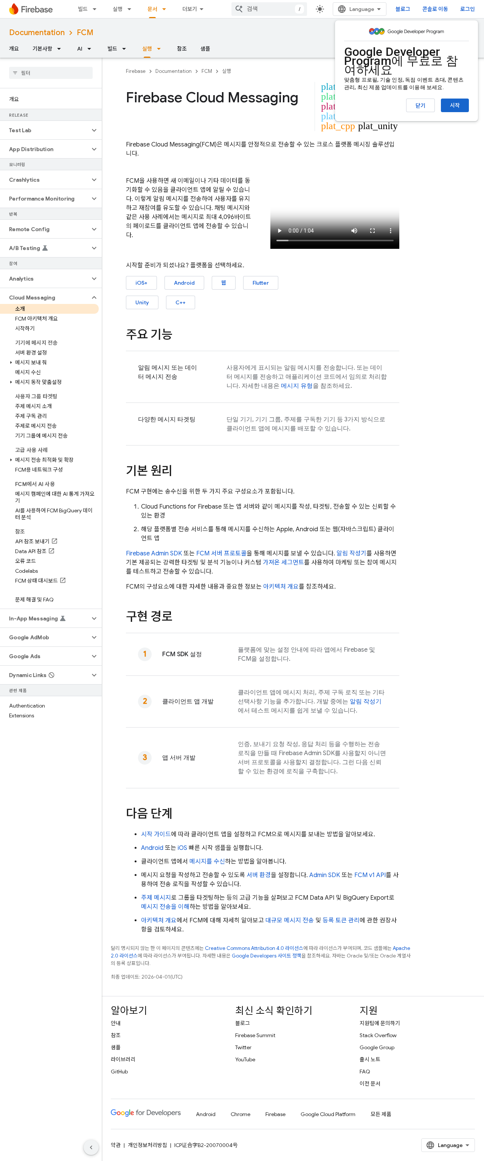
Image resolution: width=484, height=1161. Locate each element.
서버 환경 (259, 875)
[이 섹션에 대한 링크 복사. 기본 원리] (180, 471)
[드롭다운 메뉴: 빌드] (97, 9)
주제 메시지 (156, 898)
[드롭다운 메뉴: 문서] (166, 9)
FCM (85, 32)
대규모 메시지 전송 (289, 920)
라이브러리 (123, 1059)
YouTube (245, 1059)
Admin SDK (324, 875)
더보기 (189, 9)
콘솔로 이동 (435, 9)
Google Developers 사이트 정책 (266, 956)
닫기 (420, 105)
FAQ (365, 1071)
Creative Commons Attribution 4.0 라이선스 (254, 948)
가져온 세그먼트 (283, 562)
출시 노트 (370, 1059)
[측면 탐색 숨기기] (91, 1147)
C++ (180, 302)
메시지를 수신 (207, 861)
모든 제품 (381, 1114)
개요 (14, 48)
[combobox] (269, 9)
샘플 (205, 48)
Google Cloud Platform (328, 1114)
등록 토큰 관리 (341, 920)
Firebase (136, 71)
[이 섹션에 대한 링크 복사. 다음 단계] (180, 814)
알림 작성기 (351, 553)
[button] (45, 130)
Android (184, 282)
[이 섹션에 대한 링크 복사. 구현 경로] (180, 617)
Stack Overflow (378, 1035)
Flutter (261, 282)
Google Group (377, 1047)
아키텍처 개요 (281, 587)
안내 (116, 1023)
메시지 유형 (297, 386)
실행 (118, 9)
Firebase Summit (255, 1035)
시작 (455, 105)
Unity (142, 302)
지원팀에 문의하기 (380, 1023)
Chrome (240, 1114)
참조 (182, 48)
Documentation (37, 32)
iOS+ (141, 282)
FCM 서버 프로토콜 (221, 553)
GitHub (119, 1071)
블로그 (403, 9)
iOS (182, 848)
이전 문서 (370, 1083)
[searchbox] (51, 73)
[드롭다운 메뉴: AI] (91, 49)
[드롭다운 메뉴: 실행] (132, 9)
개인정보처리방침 (147, 1145)
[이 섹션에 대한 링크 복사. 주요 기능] (180, 335)
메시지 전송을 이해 (165, 907)
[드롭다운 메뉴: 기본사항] (61, 49)
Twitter (243, 1047)
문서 (152, 9)
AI (79, 48)
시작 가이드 (156, 834)
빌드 (83, 9)
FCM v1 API (370, 875)
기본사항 (42, 48)
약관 (116, 1145)
